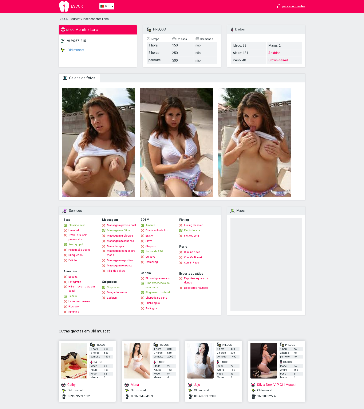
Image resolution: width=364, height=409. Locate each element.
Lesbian (112, 297)
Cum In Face (191, 262)
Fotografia (74, 281)
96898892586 (266, 396)
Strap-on (151, 246)
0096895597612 (79, 396)
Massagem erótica (118, 230)
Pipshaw (73, 306)
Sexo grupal (75, 244)
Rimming (73, 311)
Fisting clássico (193, 225)
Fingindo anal (192, 230)
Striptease (113, 287)
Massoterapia (115, 246)
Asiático (274, 53)
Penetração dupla (79, 249)
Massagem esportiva (120, 260)
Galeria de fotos (81, 78)
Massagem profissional (121, 225)
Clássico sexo (77, 225)
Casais (72, 296)
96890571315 (76, 41)
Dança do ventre (117, 292)
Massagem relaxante (119, 265)
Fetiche (72, 260)
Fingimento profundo (158, 292)
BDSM (149, 235)
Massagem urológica (120, 235)
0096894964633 (142, 396)
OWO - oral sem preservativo (77, 237)
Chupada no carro (156, 297)
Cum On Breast (193, 257)
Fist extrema (191, 235)
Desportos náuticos (196, 287)
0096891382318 (205, 396)
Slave (149, 240)
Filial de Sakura (116, 270)
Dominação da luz (157, 230)
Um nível (73, 230)
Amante (150, 225)
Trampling (152, 261)
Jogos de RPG (154, 251)
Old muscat (75, 50)
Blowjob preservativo (158, 278)
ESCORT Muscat (69, 19)
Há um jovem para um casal (81, 288)
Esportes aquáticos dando (196, 280)
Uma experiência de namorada (158, 285)
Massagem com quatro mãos (121, 253)
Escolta (73, 276)
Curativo (150, 256)
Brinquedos (75, 255)
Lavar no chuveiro (79, 301)
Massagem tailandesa (120, 240)
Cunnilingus (153, 302)
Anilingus (151, 308)
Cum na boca (192, 252)
